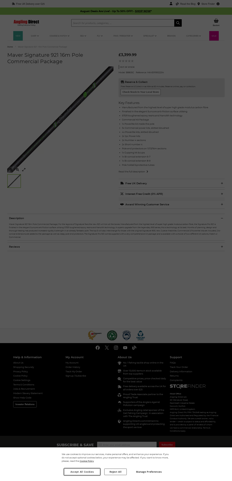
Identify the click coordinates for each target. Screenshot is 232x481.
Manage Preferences (149, 471)
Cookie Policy (87, 461)
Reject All (115, 471)
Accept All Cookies (82, 471)
